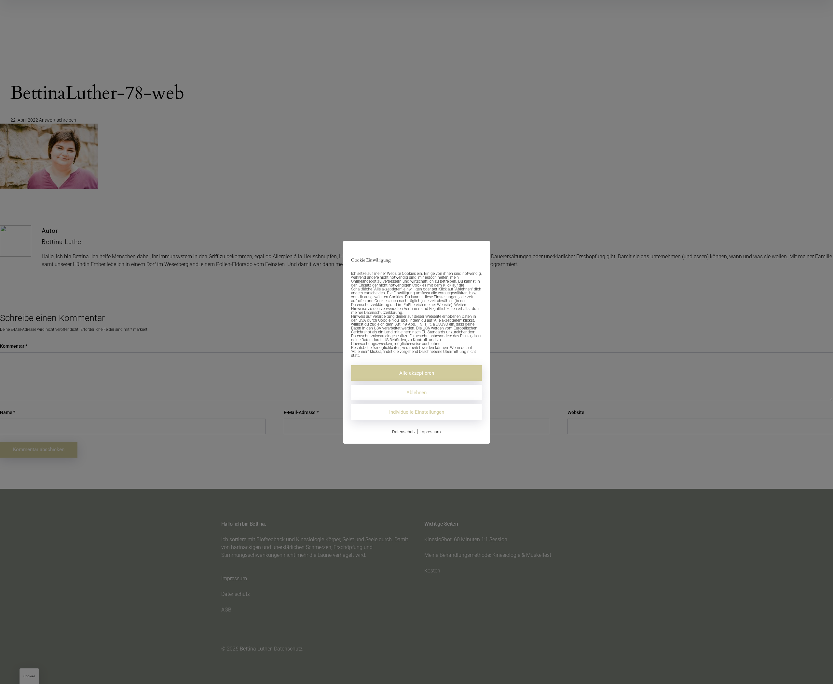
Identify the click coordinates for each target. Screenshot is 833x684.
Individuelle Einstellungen (416, 412)
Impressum (430, 431)
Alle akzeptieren (416, 373)
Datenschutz (404, 431)
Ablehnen (416, 393)
